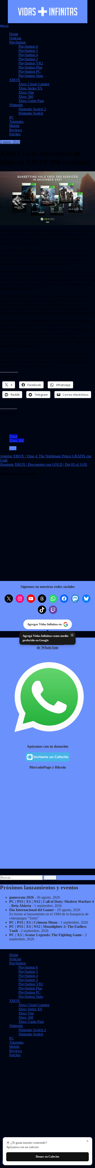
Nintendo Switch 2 (32, 109)
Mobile (14, 126)
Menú (4, 26)
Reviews (15, 130)
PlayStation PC (29, 71)
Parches (15, 134)
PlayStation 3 (28, 59)
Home (13, 34)
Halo (12, 448)
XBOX (14, 80)
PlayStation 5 (28, 51)
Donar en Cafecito (47, 1156)
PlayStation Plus (30, 67)
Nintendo (16, 105)
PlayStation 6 (28, 46)
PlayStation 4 (28, 55)
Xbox (13, 436)
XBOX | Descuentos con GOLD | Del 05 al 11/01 (43, 464)
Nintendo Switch (30, 113)
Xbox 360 (25, 97)
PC (11, 117)
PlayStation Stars (30, 76)
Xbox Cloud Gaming (33, 84)
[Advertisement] (47, 821)
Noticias (15, 38)
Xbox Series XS (30, 88)
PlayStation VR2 (30, 63)
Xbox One (26, 92)
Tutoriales (16, 122)
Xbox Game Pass (31, 101)
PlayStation (17, 42)
